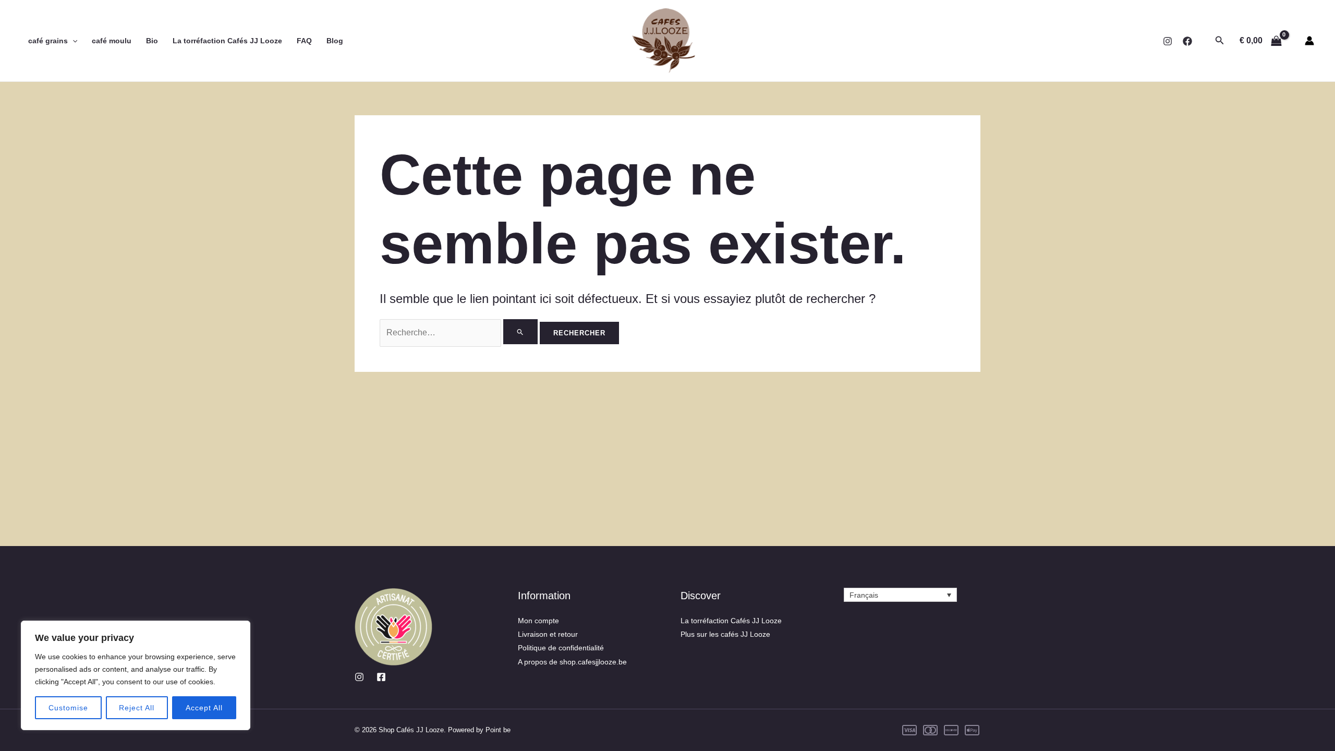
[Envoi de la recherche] (520, 331)
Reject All (136, 708)
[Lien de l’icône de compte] (1309, 40)
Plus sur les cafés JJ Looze (725, 634)
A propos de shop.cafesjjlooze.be (572, 662)
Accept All (204, 708)
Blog (334, 41)
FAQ (304, 41)
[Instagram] (1167, 41)
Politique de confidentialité (561, 648)
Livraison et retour (548, 634)
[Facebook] (1187, 41)
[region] (135, 675)
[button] (72, 40)
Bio (152, 41)
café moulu (111, 41)
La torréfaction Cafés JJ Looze (227, 41)
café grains (48, 41)
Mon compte (538, 620)
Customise (68, 708)
